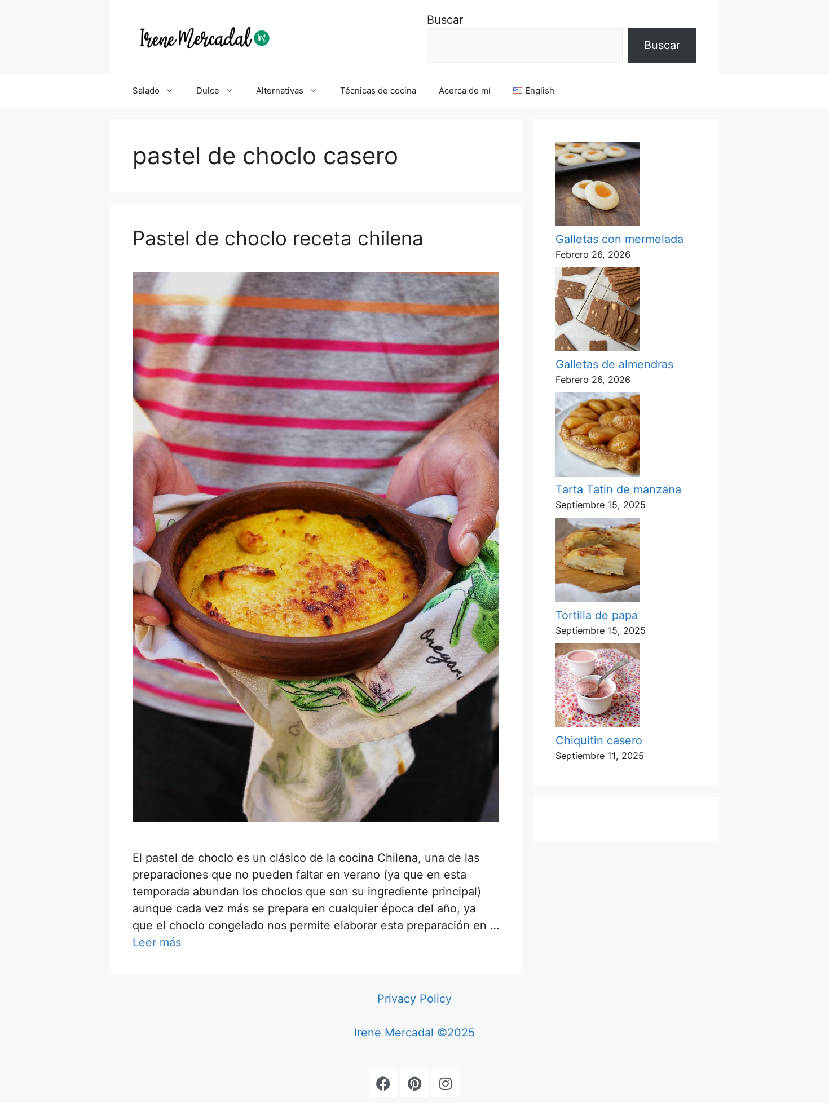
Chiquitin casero (598, 740)
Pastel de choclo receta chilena (278, 238)
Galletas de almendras (614, 364)
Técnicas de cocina (378, 90)
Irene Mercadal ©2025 (414, 1032)
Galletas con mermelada (619, 239)
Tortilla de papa (596, 615)
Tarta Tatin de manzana (618, 489)
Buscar (445, 20)
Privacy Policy (414, 998)
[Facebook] (383, 1083)
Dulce (207, 90)
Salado (146, 90)
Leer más (157, 942)
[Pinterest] (414, 1083)
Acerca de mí (465, 90)
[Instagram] (445, 1083)
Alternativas (279, 90)
